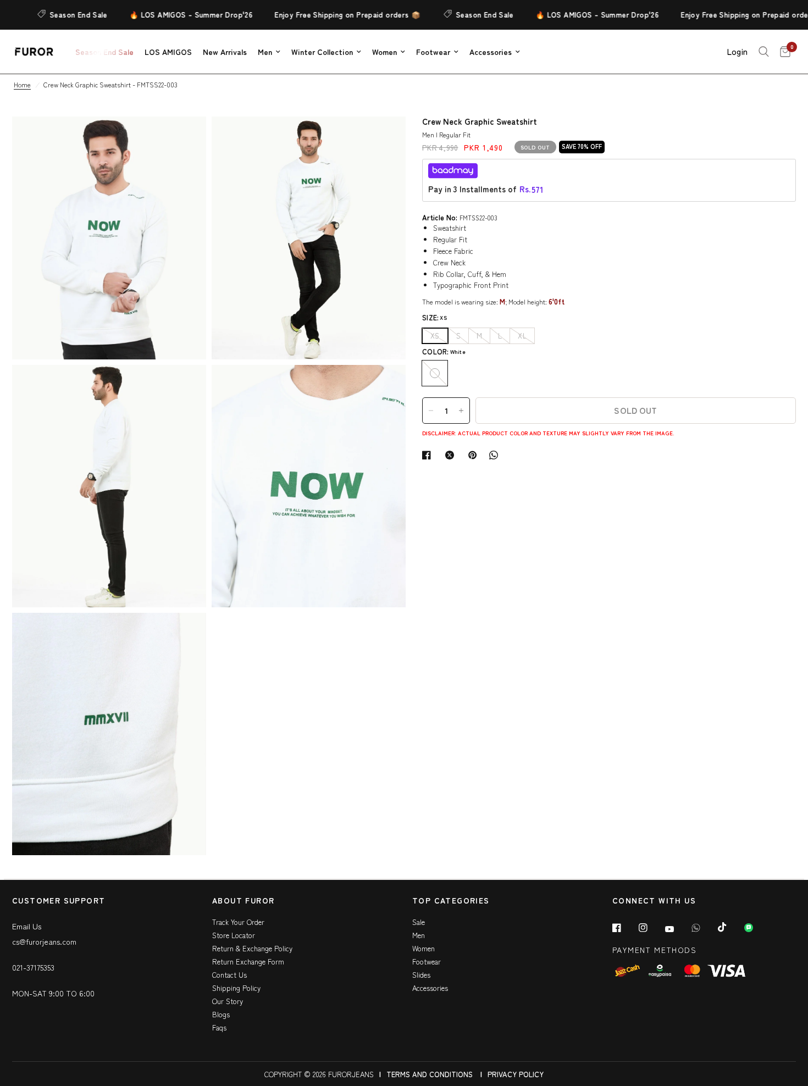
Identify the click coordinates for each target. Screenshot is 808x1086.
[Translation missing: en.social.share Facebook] (428, 455)
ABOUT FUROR (243, 901)
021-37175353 (33, 967)
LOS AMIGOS (168, 51)
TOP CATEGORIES (451, 901)
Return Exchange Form (248, 961)
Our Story (227, 1001)
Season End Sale (62, 14)
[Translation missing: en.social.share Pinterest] (475, 455)
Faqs (219, 1027)
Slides (421, 974)
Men (265, 51)
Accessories (490, 51)
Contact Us (229, 974)
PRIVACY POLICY (516, 1074)
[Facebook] (624, 928)
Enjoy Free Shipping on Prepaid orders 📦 (331, 14)
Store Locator (233, 935)
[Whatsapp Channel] (756, 928)
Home (22, 84)
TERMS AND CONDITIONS (429, 1074)
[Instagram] (651, 928)
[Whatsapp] (703, 928)
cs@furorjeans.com (44, 941)
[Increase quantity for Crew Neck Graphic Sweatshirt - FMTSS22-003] (461, 410)
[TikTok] (730, 927)
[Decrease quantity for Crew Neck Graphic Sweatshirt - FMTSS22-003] (431, 410)
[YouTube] (677, 929)
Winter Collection (322, 51)
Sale (418, 922)
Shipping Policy (236, 988)
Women (384, 51)
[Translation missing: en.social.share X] (451, 455)
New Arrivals (225, 51)
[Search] (763, 52)
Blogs (221, 1014)
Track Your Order (238, 922)
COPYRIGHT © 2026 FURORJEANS (319, 1074)
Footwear (433, 51)
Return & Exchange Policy (252, 948)
